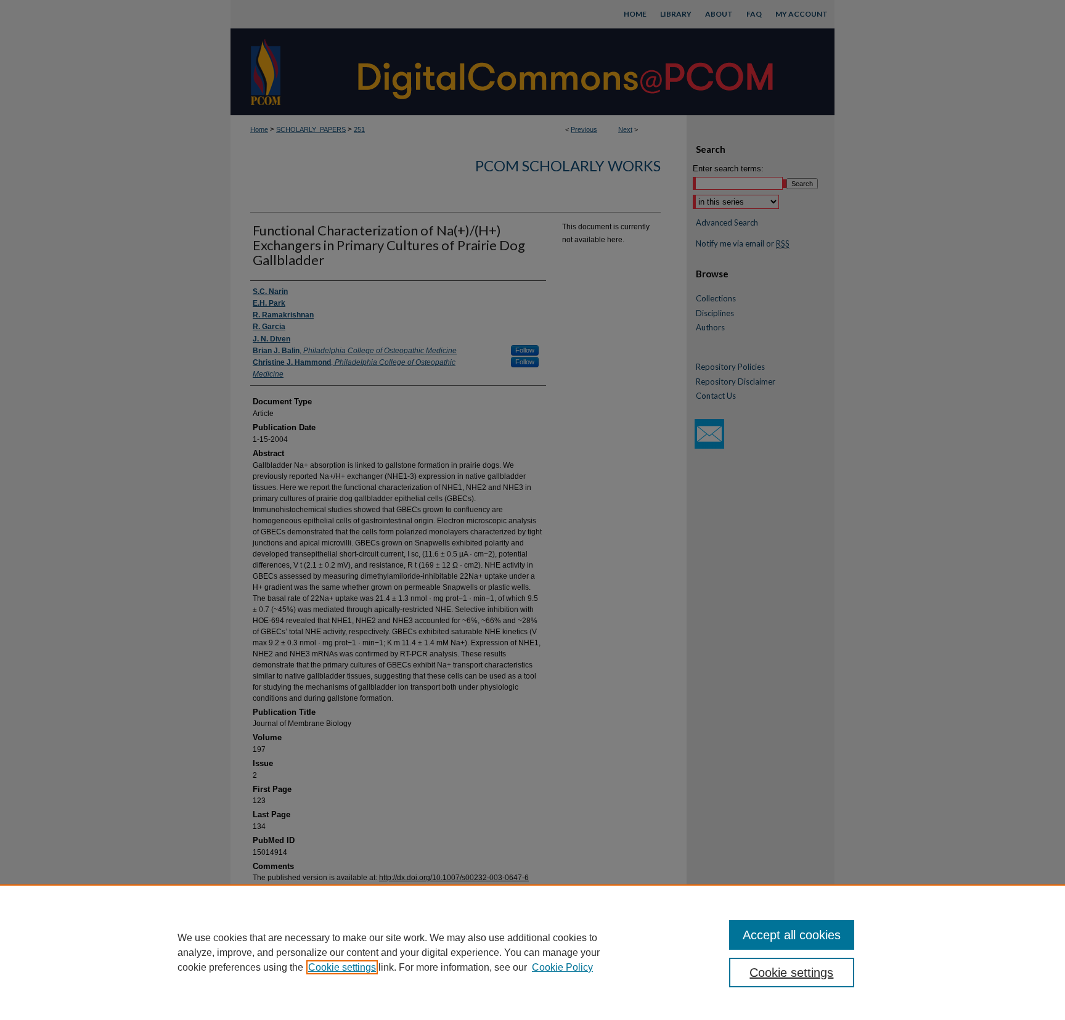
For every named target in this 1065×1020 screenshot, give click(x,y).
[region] (532, 952)
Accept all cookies (792, 935)
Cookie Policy (562, 967)
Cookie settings (342, 967)
